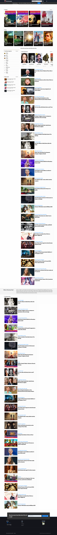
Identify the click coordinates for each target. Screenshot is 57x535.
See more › (51, 9)
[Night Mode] (43, 1)
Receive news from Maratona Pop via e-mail (18, 515)
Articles (7, 56)
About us (22, 525)
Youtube (9, 522)
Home (22, 522)
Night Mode (8, 524)
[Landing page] (5, 1)
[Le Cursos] (43, 523)
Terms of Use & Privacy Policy (9, 533)
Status (15, 533)
